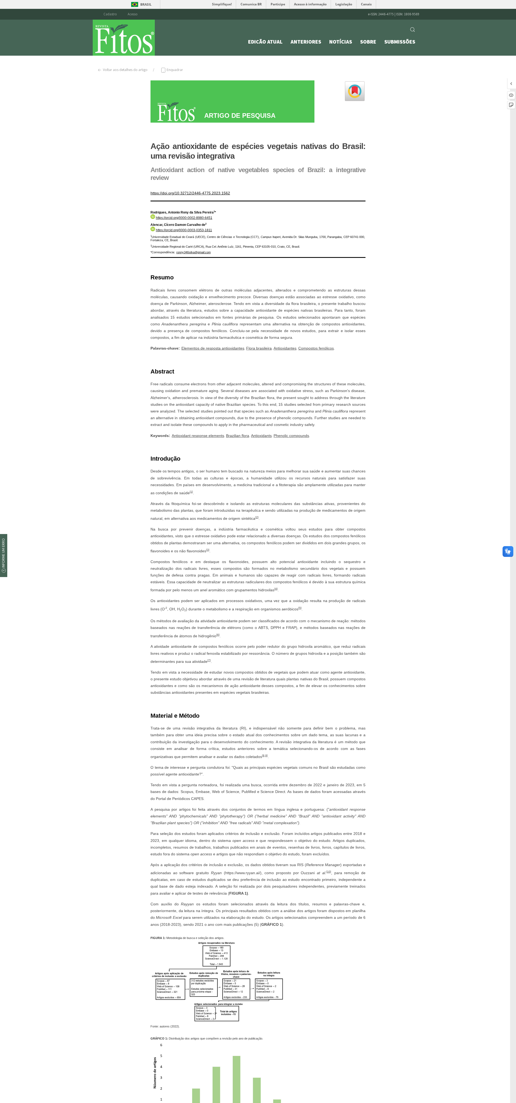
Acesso (133, 14)
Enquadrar (174, 69)
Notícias (340, 41)
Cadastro (110, 14)
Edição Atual (265, 41)
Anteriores (306, 41)
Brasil (146, 4)
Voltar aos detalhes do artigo (125, 69)
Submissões (399, 41)
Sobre (368, 41)
